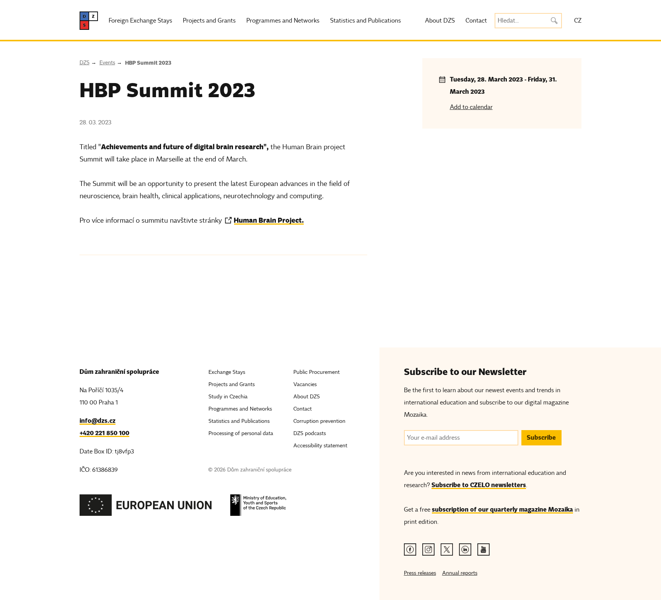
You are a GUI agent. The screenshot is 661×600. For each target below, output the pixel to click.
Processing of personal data (240, 433)
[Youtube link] (483, 549)
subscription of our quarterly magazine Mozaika (502, 509)
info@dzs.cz (98, 421)
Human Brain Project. (269, 220)
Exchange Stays (226, 372)
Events (107, 62)
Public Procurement (316, 372)
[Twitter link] (447, 549)
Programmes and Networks (282, 20)
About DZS (440, 20)
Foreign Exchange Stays (140, 20)
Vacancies (305, 384)
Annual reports (459, 573)
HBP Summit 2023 (148, 62)
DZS (85, 62)
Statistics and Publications (365, 20)
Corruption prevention (319, 421)
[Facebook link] (410, 549)
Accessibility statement (320, 445)
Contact (476, 20)
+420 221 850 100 (104, 433)
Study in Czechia (227, 396)
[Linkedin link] (465, 549)
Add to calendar (471, 107)
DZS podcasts (309, 433)
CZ (577, 20)
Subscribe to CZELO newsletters (478, 485)
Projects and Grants (209, 20)
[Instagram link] (428, 549)
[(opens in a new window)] (146, 507)
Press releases (420, 573)
